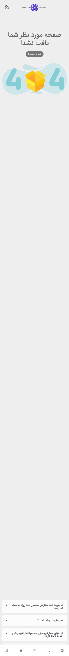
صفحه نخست (34, 54)
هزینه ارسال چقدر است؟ (50, 620)
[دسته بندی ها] (34, 650)
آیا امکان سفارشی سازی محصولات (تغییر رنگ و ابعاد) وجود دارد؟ (37, 634)
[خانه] (62, 650)
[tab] (34, 606)
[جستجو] (48, 650)
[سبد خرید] (21, 650)
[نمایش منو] (61, 7)
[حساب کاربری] (7, 650)
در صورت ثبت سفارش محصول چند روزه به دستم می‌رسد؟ (37, 606)
